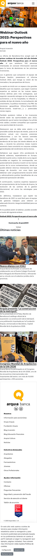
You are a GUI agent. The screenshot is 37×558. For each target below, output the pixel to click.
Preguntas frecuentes (12, 490)
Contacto (7, 482)
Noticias (7, 442)
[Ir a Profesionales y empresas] (16, 3)
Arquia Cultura (9, 438)
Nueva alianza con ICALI (13, 266)
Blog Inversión (9, 430)
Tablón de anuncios (11, 502)
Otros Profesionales (11, 470)
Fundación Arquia (11, 426)
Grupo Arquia (9, 422)
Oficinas (7, 486)
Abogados (8, 458)
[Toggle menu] (33, 3)
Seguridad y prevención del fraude (17, 494)
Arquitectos (8, 454)
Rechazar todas (7, 554)
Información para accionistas (15, 418)
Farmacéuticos (9, 462)
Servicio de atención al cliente (15, 498)
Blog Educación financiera (14, 434)
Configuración (6, 550)
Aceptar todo (19, 550)
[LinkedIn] (16, 408)
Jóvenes (7, 466)
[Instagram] (21, 409)
